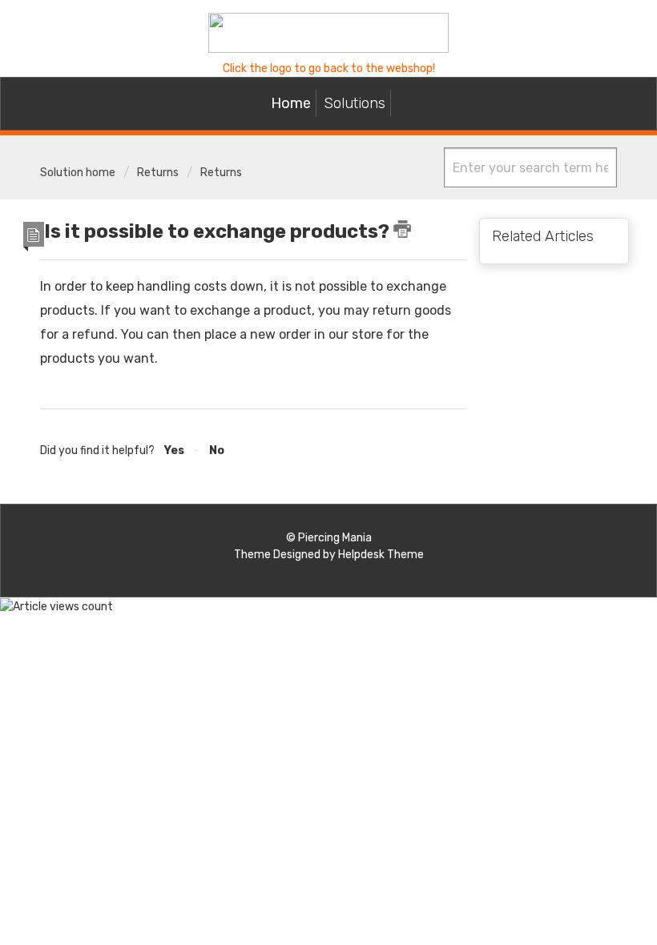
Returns (158, 172)
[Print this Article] (402, 229)
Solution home (79, 172)
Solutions (354, 103)
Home (291, 103)
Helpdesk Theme (381, 554)
